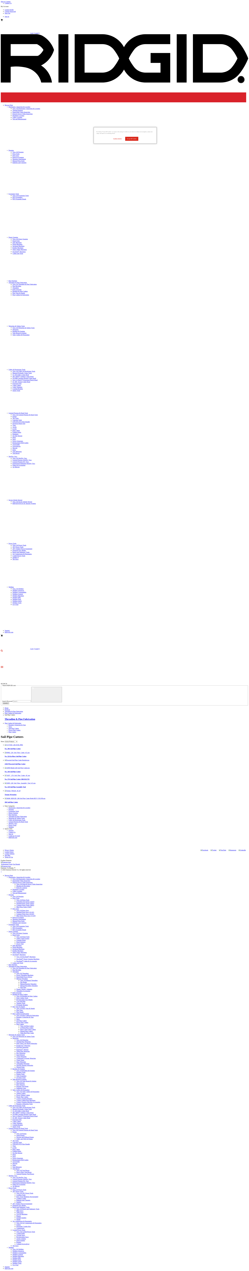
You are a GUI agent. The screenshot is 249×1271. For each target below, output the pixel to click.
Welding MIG (16, 597)
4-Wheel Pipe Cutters (26, 1028)
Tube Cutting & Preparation (20, 335)
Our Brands (16, 864)
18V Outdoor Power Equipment (22, 549)
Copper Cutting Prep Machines (25, 1100)
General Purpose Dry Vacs (20, 462)
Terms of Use (9, 857)
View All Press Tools (22, 900)
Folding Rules (16, 432)
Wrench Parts (20, 1067)
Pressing (11, 150)
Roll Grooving (16, 289)
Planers (18, 1216)
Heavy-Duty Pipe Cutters (28, 1029)
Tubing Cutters (20, 1093)
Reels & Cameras (21, 888)
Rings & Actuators (18, 157)
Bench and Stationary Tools (20, 552)
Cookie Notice (9, 852)
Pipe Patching (13, 281)
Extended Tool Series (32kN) (25, 902)
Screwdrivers (16, 446)
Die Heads (23, 982)
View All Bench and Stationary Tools (27, 1209)
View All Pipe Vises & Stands (25, 1008)
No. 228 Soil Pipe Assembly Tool (15, 787)
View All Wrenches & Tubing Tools (23, 328)
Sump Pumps (20, 1135)
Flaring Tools (20, 1074)
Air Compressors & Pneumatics (22, 554)
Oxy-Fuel (15, 604)
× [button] (1, 871)
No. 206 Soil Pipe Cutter (13, 749)
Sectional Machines (18, 246)
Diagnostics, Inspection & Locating (19, 107)
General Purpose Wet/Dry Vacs (22, 460)
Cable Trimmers (17, 387)
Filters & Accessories (18, 465)
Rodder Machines (17, 248)
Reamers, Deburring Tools (24, 1104)
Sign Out (7, 13)
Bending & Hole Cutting (20, 291)
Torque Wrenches (11, 794)
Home (6, 708)
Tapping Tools (20, 1003)
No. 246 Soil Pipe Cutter (13, 771)
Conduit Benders (17, 389)
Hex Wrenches (20, 1053)
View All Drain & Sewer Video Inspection (29, 884)
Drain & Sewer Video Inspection (22, 114)
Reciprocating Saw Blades (24, 1000)
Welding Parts (16, 599)
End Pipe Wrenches (22, 1047)
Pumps (14, 416)
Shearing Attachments (19, 159)
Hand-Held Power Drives (24, 977)
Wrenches (15, 329)
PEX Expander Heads (19, 199)
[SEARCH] (46, 694)
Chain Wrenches (21, 1056)
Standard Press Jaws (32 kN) (25, 912)
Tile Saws (15, 559)
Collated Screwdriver (22, 1244)
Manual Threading (22, 979)
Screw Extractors (17, 441)
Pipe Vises (19, 1010)
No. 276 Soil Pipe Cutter (17, 779)
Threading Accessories (23, 991)
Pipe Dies (23, 987)
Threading (15, 288)
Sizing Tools (16, 390)
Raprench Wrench (22, 1049)
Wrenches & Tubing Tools (17, 326)
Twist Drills (16, 444)
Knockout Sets (16, 383)
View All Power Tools (19, 545)
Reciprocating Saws (22, 1237)
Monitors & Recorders (23, 886)
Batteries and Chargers (19, 162)
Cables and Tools (17, 253)
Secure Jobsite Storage (15, 500)
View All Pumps (21, 1134)
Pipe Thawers (20, 1084)
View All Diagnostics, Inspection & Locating (26, 108)
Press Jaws (15, 155)
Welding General (17, 594)
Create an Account (14, 836)
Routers (18, 1242)
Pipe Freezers (20, 1083)
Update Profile (9, 10)
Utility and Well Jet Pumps (24, 1139)
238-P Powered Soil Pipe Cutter (15, 764)
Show (2, 741)
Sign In (7, 16)
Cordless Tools (20, 1195)
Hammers (15, 434)
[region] (125, 135)
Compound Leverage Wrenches (26, 1058)
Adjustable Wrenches (22, 1063)
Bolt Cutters (16, 430)
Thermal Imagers (17, 110)
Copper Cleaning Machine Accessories (28, 1102)
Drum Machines (17, 244)
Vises (14, 425)
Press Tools (15, 154)
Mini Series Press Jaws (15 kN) (26, 916)
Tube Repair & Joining (19, 333)
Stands (18, 1219)
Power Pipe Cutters (14, 730)
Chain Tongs (20, 1060)
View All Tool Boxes (22, 1170)
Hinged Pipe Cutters (26, 1031)
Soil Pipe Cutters (14, 728)
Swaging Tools (21, 1077)
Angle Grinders (21, 1239)
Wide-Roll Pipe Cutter (27, 1033)
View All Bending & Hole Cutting (26, 996)
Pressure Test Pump (22, 1086)
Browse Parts (9, 105)
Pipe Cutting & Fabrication (20, 295)
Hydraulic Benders (22, 1005)
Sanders (18, 1202)
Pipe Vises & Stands (18, 293)
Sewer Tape (20, 944)
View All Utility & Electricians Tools (23, 371)
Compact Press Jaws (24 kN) (25, 914)
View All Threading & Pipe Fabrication (24, 284)
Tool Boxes (16, 453)
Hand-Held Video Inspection (21, 112)
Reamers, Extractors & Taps (17, 725)
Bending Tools (20, 1072)
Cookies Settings (117, 138)
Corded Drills (20, 1233)
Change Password (10, 11)
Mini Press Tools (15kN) (24, 907)
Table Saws (19, 1212)
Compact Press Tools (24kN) (25, 905)
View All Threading (22, 973)
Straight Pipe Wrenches (23, 1042)
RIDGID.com (9, 632)
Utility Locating (17, 117)
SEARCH (5, 703)
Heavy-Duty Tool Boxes (24, 1172)
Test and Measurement (19, 119)
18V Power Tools (17, 547)
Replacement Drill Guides (20, 443)
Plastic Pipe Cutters (22, 1097)
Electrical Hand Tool (18, 423)
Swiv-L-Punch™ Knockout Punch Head (25, 380)
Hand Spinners (20, 942)
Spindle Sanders (21, 1218)
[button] (124, 6)
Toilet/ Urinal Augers (22, 938)
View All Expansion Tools (20, 195)
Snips (14, 450)
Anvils (14, 427)
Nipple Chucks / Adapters (24, 989)
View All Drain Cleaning (20, 239)
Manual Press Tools (18, 161)
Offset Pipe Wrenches (23, 1051)
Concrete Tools (17, 420)
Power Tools (12, 543)
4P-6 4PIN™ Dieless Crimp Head (22, 376)
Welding (11, 587)
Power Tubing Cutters (23, 1095)
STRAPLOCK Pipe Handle (21, 422)
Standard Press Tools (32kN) (25, 903)
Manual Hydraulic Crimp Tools (22, 373)
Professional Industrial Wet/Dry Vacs (23, 463)
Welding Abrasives (18, 590)
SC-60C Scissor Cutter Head (21, 382)
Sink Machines (17, 242)
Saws (14, 439)
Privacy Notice (9, 850)
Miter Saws (19, 1211)
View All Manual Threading (29, 980)
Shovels (14, 448)
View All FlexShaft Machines (26, 957)
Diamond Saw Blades (19, 550)
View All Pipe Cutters (27, 1026)
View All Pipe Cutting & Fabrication (27, 1015)
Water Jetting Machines (19, 249)
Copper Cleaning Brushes (24, 1098)
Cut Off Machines (21, 1214)
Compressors (20, 1228)
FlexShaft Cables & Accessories (26, 961)
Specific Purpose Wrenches (24, 1065)
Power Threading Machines (24, 975)
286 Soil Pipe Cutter (11, 802)
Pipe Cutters (12, 732)
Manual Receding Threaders (29, 986)
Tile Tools (15, 418)
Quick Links (8, 829)
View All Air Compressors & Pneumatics (29, 1223)
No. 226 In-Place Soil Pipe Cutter (15, 756)
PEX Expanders (17, 197)
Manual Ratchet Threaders (28, 984)
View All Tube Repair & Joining (26, 1081)
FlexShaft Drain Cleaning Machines (27, 959)
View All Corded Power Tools (25, 1232)
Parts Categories (10, 806)
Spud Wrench (20, 1055)
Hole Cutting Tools (22, 998)
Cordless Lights (21, 1198)
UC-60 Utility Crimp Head (20, 375)
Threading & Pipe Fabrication (18, 282)
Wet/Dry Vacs (13, 456)
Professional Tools (6, 864)
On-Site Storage (17, 436)
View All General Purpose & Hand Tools (25, 415)
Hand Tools (16, 241)
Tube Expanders (21, 1076)
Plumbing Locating (18, 115)
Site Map (7, 855)
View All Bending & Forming (25, 1070)
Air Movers (16, 467)
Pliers (14, 437)
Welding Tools (16, 603)
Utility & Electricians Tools (17, 369)
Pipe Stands (20, 1012)
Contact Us (8, 3)
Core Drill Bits (20, 1001)
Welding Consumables (19, 592)
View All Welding (18, 589)
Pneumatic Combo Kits (23, 1226)
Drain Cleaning (13, 237)
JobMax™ (15, 557)
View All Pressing (18, 152)
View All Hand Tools (22, 937)
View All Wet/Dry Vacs (19, 458)
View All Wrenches (22, 1040)
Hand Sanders (20, 1240)
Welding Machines (18, 596)
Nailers (18, 1225)
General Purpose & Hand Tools (18, 413)
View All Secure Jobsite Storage (22, 502)
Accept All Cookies (132, 138)
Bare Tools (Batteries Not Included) (27, 1197)
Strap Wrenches (21, 1062)
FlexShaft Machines (19, 252)
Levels (14, 429)
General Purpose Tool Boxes (25, 1174)
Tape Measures (17, 451)
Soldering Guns (21, 1088)
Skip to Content (5, 1)
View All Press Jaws (22, 910)
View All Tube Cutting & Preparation (27, 1091)
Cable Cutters (16, 385)
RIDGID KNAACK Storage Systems (24, 503)
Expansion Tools (14, 194)
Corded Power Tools (18, 556)
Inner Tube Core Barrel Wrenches (26, 1043)
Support (7, 630)
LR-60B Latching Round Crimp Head (24, 378)
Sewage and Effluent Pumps (25, 1137)
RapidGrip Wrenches (23, 1045)
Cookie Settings (9, 854)
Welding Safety (17, 601)
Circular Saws (20, 1235)
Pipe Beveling (16, 286)
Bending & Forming (18, 331)
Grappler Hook (21, 940)
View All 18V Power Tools (24, 1193)
